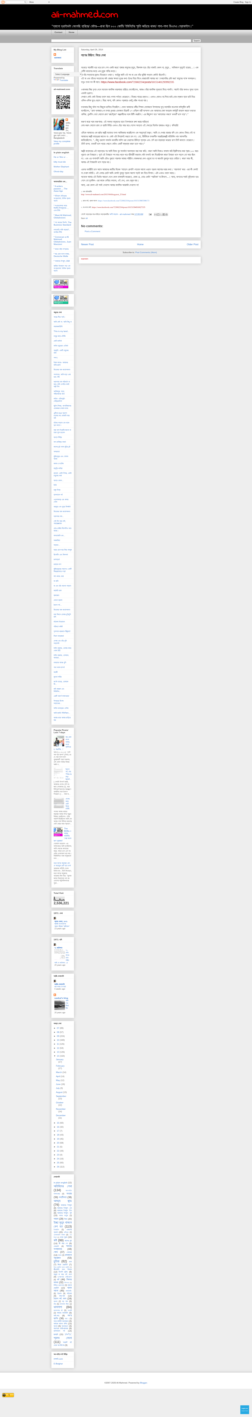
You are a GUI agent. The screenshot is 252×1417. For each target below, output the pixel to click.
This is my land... (61, 331)
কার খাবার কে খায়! (60, 986)
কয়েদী (56, 672)
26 (58, 1167)
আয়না (56, 1218)
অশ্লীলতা (62, 1197)
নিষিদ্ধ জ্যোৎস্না (59, 1285)
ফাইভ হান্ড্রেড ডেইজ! (61, 345)
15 (58, 1123)
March (59, 1072)
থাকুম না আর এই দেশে (63, 1274)
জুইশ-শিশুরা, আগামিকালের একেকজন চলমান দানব (62, 407)
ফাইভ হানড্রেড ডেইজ (61, 708)
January (59, 1059)
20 (58, 1143)
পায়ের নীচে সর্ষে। (59, 317)
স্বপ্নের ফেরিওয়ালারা (61, 1328)
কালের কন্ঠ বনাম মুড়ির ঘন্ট (62, 447)
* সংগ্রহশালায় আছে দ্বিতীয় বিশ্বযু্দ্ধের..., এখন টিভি (61, 208)
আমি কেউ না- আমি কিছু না (63, 322)
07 (58, 1028)
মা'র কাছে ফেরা (59, 576)
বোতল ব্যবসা (58, 600)
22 (58, 1151)
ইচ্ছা (65, 1219)
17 (58, 1131)
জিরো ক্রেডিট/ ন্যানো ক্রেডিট (61, 1267)
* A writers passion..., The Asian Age (60, 188)
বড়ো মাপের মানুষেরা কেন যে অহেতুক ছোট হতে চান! (62, 864)
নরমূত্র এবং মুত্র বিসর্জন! (62, 506)
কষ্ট (87, 218)
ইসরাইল (56, 1230)
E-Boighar (58, 1363)
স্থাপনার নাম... (59, 516)
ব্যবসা (55, 1301)
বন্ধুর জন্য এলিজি (59, 336)
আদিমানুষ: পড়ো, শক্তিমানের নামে (59, 392)
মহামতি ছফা (58, 590)
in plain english (60, 1182)
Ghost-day (58, 171)
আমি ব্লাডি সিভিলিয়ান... (62, 713)
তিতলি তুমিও (63, 1272)
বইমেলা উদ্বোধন (59, 621)
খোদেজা (69, 1252)
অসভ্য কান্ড (63, 1201)
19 (58, 1139)
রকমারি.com (58, 1359)
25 (58, 1162)
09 (58, 1036)
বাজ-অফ (62, 1296)
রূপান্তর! (57, 559)
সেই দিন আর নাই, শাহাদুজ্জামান (60, 522)
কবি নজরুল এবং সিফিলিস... (59, 690)
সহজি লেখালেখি (59, 984)
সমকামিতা (57, 540)
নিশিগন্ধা (66, 1282)
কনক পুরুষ (63, 1237)
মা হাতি (56, 581)
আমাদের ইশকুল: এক (64, 1208)
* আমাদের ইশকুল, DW (62, 261)
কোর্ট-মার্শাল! (58, 341)
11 (58, 1044)
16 (58, 1127)
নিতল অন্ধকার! (59, 636)
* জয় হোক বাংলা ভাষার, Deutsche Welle (62, 255)
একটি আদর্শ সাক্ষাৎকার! (61, 696)
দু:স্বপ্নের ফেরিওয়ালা (65, 1277)
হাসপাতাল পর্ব (58, 494)
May (58, 1080)
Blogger (143, 1383)
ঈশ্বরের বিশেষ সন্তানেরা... (58, 702)
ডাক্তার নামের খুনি (60, 662)
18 (58, 1135)
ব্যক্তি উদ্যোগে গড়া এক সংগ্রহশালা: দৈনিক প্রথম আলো (62, 268)
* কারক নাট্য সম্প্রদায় (61, 249)
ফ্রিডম (59, 1294)
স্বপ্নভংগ (65, 1326)
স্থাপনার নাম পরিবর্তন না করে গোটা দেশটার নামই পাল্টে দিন (62, 384)
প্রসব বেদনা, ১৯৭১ (60, 921)
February (60, 1066)
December (61, 1115)
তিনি (55, 485)
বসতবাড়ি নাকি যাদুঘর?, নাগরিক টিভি (62, 230)
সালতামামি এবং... (59, 535)
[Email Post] (150, 214)
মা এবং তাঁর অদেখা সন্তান (62, 586)
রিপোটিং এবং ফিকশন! (61, 554)
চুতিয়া (56, 1261)
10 (58, 1040)
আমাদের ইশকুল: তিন (64, 1210)
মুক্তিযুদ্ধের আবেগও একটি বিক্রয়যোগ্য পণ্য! (63, 570)
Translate (64, 80)
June (58, 1084)
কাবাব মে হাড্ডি (59, 463)
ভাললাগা (58, 1307)
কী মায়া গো (63, 1243)
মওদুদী (70, 1310)
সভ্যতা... (57, 545)
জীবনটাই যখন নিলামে (63, 1269)
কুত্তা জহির (58, 677)
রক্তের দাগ (57, 564)
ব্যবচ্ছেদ (56, 595)
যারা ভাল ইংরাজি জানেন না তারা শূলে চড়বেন (62, 431)
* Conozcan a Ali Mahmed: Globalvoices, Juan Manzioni (62, 240)
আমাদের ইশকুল (66, 1205)
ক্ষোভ (56, 1252)
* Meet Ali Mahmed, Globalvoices (63, 216)
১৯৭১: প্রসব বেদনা (63, 1336)
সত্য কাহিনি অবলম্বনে (61, 1321)
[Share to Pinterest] (166, 214)
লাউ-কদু (56, 1315)
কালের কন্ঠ (68, 1240)
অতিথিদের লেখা (63, 1186)
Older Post (192, 244)
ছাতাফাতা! (57, 58)
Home (71, 32)
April (58, 1076)
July (58, 1088)
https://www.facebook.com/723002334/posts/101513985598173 (123, 201)
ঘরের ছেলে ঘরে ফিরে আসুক (63, 550)
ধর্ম (58, 1279)
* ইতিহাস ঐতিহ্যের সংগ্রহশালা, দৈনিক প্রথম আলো (62, 198)
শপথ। (56, 357)
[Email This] (155, 214)
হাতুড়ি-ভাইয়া (58, 468)
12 (58, 1048)
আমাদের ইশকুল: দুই (64, 1213)
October (59, 1102)
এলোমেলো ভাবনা (59, 1235)
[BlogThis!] (158, 214)
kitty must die (60, 162)
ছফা (70, 1261)
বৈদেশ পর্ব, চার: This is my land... (69, 774)
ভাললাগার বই (58, 1310)
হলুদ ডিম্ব (57, 490)
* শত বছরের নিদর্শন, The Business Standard (62, 223)
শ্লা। (67, 1319)
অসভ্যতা (57, 451)
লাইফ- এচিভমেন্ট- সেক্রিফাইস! (59, 399)
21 (58, 1147)
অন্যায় (69, 1193)
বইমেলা (69, 1293)
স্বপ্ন (55, 1326)
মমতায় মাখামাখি (62, 1313)
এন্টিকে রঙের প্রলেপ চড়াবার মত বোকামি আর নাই (62, 415)
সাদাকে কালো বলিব (60, 1323)
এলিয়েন (66, 1232)
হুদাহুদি (56, 1334)
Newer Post (87, 244)
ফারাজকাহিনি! (58, 326)
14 (58, 1056)
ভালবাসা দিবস (64, 1304)
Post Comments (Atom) (146, 252)
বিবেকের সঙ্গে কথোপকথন (62, 369)
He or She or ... (61, 157)
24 (58, 1159)
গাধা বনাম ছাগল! (59, 667)
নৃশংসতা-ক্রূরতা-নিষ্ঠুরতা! (62, 631)
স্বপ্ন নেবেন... (59, 480)
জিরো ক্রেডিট (63, 1264)
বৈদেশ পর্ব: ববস (60, 1298)
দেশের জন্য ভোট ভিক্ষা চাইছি (68, 804)
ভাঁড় (55, 1304)
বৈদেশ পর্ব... (58, 605)
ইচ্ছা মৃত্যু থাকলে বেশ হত (63, 1224)
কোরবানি (56, 1246)
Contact (58, 32)
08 (58, 1032)
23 (58, 1155)
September (61, 1096)
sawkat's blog (61, 998)
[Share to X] (161, 214)
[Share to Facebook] (163, 214)
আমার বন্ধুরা (63, 1216)
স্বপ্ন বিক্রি (58, 437)
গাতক (59, 1255)
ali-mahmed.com (84, 15)
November (61, 1109)
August (59, 1092)
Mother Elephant (61, 166)
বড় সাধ (65, 1301)
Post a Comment (92, 231)
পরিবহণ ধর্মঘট (58, 626)
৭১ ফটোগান (58, 948)
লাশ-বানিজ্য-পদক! (60, 442)
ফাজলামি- (69, 1291)
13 (58, 1052)
